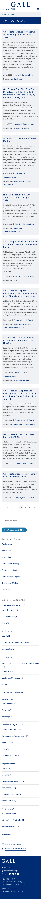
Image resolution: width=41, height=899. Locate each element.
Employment (8, 184)
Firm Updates (20, 173)
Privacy (14, 889)
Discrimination (8, 671)
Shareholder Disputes (10, 755)
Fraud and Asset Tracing (11, 605)
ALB (15, 280)
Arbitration (6, 557)
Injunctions (6, 742)
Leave (4, 768)
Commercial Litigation (22, 128)
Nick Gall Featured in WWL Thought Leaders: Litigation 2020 (17, 197)
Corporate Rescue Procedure (14, 642)
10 (29, 507)
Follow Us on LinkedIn (13, 844)
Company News (27, 75)
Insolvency (18, 79)
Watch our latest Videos (15, 530)
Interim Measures (9, 826)
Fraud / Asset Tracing (10, 563)
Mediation (6, 589)
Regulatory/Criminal (10, 583)
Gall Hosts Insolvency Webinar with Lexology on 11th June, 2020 (19, 34)
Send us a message (11, 871)
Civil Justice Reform (21, 380)
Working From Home (10, 794)
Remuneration (7, 801)
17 (35, 507)
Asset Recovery (8, 610)
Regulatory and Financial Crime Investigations (20, 663)
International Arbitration (12, 820)
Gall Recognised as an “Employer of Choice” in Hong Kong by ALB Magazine (20, 244)
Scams (4, 623)
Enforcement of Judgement (13, 736)
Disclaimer (5, 891)
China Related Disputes (22, 181)
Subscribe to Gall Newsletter (15, 848)
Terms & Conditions (17, 891)
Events (17, 75)
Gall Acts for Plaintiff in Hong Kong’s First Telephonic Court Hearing (19, 340)
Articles (5, 834)
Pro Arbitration (8, 813)
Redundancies (7, 788)
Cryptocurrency (8, 616)
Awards (17, 124)
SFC (3, 684)
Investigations (30, 424)
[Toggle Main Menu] (38, 9)
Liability (5, 636)
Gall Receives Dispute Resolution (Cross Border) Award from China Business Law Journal (20, 293)
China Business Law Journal (14, 327)
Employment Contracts (11, 678)
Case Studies (7, 649)
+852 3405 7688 (10, 867)
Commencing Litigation (11, 729)
